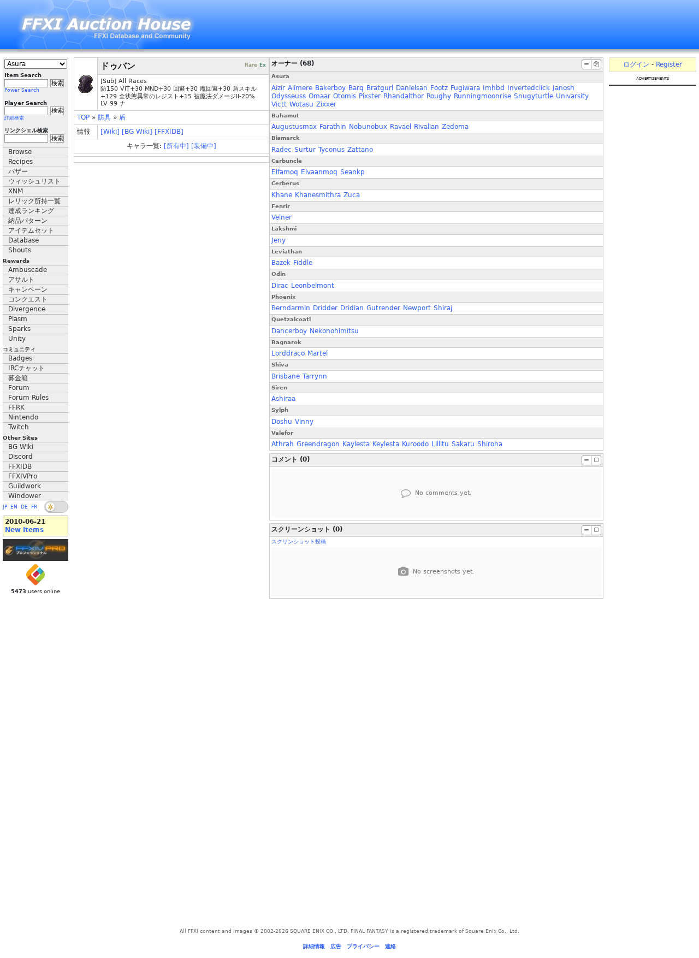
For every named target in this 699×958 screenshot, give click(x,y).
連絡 (390, 946)
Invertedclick (528, 88)
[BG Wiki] (137, 131)
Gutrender (383, 308)
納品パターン (28, 220)
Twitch (18, 427)
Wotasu (301, 104)
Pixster (370, 96)
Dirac (279, 285)
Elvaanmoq (319, 172)
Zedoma (455, 127)
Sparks (19, 329)
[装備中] (203, 146)
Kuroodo (415, 444)
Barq (356, 88)
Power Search (21, 90)
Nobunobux (368, 127)
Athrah (282, 444)
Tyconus (331, 149)
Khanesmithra (318, 195)
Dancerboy (289, 331)
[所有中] (176, 146)
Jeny (278, 240)
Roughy (438, 96)
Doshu (281, 421)
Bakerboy (330, 88)
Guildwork (24, 486)
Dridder (325, 308)
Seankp (352, 172)
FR (34, 507)
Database (23, 240)
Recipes (20, 161)
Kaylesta (356, 444)
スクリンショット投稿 (298, 542)
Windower (24, 496)
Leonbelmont (312, 285)
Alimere (300, 88)
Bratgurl (379, 88)
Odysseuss (288, 96)
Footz (439, 88)
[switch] (56, 507)
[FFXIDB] (169, 131)
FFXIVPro (22, 476)
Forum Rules (28, 397)
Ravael (400, 127)
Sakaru (463, 444)
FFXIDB (20, 466)
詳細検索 (14, 118)
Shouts (19, 250)
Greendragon (318, 444)
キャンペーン (28, 289)
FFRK (16, 407)
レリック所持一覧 (34, 201)
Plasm (17, 319)
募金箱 (18, 378)
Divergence (26, 309)
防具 (104, 117)
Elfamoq (284, 172)
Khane (281, 195)
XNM (15, 191)
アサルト (21, 279)
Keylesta (385, 444)
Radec (281, 149)
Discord (20, 456)
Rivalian (426, 127)
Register (669, 64)
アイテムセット (31, 230)
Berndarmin (290, 308)
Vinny (304, 421)
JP (5, 507)
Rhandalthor (403, 96)
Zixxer (326, 104)
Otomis (344, 96)
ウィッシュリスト (34, 181)
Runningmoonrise (482, 96)
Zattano (360, 149)
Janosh (563, 88)
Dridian (352, 308)
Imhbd (494, 88)
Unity (17, 338)
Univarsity (572, 96)
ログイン (636, 64)
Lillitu (440, 444)
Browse (20, 152)
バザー (18, 171)
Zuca (351, 195)
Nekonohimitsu (334, 331)
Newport (417, 308)
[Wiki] (110, 131)
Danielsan (412, 88)
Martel (317, 353)
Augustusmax (294, 127)
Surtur (305, 149)
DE (24, 507)
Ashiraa (283, 399)
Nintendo (23, 417)
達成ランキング (31, 211)
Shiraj (443, 308)
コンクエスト (28, 299)
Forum (18, 388)
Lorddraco (288, 353)
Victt (279, 104)
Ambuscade (27, 270)
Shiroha (489, 444)
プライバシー (363, 946)
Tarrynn (315, 376)
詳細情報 (314, 946)
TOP (83, 117)
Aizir (278, 88)
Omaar (319, 96)
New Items (24, 530)
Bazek (281, 263)
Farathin (332, 127)
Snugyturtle (533, 96)
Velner (281, 217)
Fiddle (302, 263)
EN (13, 507)
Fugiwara (465, 88)
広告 (335, 946)
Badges (20, 358)
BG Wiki (20, 447)
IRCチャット (26, 368)
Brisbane (285, 376)
